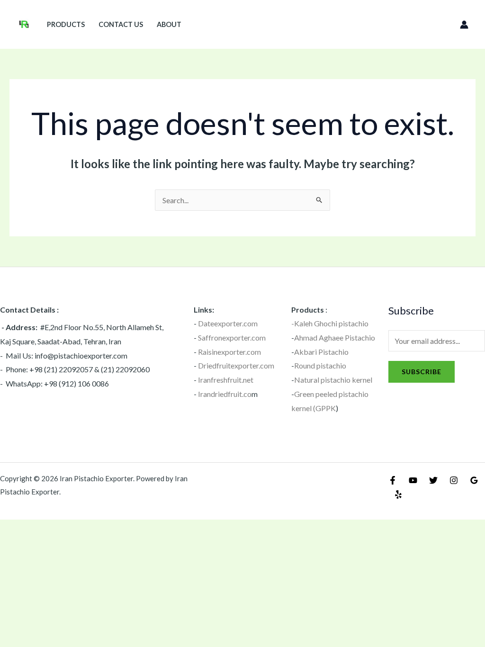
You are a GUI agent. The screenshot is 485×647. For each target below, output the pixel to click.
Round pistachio (320, 365)
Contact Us (121, 24)
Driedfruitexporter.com (236, 365)
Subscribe (421, 372)
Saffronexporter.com (232, 337)
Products (66, 24)
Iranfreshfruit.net (225, 379)
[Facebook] (392, 480)
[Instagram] (453, 480)
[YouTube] (413, 480)
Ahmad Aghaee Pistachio (334, 337)
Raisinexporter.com (229, 351)
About (169, 24)
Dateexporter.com (228, 323)
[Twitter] (433, 480)
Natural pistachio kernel (333, 379)
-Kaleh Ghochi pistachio (329, 323)
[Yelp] (398, 494)
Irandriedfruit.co (224, 393)
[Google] (474, 480)
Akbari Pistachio (321, 351)
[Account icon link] (464, 24)
